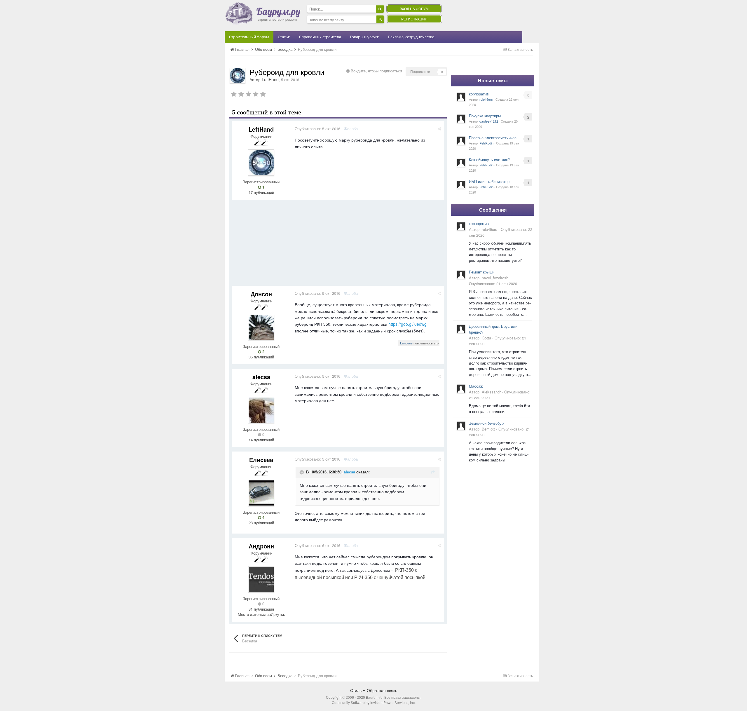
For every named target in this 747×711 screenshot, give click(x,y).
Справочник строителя (320, 36)
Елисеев (406, 343)
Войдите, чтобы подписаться (376, 71)
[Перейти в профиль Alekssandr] (461, 388)
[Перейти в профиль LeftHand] (237, 75)
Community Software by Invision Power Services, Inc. (374, 702)
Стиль (356, 690)
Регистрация (414, 18)
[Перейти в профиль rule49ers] (461, 97)
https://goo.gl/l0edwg (407, 324)
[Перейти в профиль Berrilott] (461, 425)
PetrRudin (486, 143)
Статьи (284, 36)
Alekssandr (491, 392)
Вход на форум (414, 8)
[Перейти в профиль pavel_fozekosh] (461, 274)
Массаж (476, 386)
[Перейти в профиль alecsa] (261, 410)
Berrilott (488, 429)
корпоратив (479, 94)
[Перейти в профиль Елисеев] (261, 493)
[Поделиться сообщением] (439, 128)
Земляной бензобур (486, 423)
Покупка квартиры (485, 115)
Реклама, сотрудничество (411, 36)
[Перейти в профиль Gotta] (461, 329)
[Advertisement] (338, 245)
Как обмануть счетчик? (489, 159)
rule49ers (486, 99)
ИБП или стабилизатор (489, 181)
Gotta (486, 338)
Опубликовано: (317, 128)
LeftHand (270, 79)
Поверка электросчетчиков (492, 137)
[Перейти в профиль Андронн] (261, 579)
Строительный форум (249, 36)
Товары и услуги (364, 36)
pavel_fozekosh (495, 277)
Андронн (261, 546)
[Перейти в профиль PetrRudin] (461, 140)
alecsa (261, 376)
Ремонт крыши (481, 272)
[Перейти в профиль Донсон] (261, 327)
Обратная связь (382, 690)
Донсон (261, 294)
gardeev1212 (488, 121)
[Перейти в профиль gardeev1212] (461, 118)
